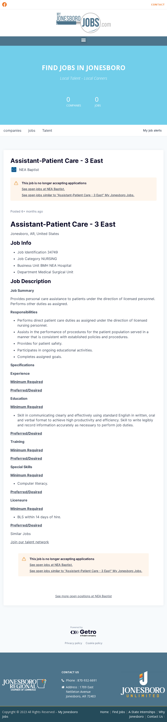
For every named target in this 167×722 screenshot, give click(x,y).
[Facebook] (4, 4)
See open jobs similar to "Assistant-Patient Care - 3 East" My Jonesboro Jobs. (78, 195)
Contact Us (155, 716)
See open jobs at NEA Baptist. (43, 189)
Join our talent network (29, 542)
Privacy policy (73, 643)
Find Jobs (118, 712)
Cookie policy (94, 643)
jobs (31, 130)
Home (104, 712)
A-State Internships (142, 712)
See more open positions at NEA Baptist (83, 596)
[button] (83, 40)
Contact (158, 4)
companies (12, 130)
